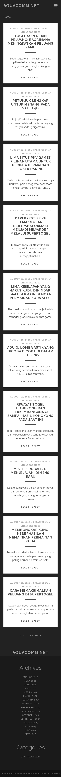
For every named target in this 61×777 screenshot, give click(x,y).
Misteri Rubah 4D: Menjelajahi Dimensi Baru (30, 472)
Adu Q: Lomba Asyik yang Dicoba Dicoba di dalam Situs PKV (30, 351)
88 (31, 635)
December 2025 (30, 707)
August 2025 (30, 722)
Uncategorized (30, 32)
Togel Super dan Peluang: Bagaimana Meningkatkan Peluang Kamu (30, 41)
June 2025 (30, 730)
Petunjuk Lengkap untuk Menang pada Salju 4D (30, 104)
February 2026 (30, 700)
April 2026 (30, 692)
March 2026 (30, 696)
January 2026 (30, 703)
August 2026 (30, 677)
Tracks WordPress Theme (17, 773)
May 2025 (30, 734)
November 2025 (30, 711)
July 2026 (30, 681)
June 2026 (30, 684)
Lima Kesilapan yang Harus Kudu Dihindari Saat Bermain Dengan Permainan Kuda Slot (30, 292)
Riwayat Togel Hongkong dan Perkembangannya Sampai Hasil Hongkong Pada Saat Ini (31, 411)
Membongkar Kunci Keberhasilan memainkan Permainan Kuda (30, 535)
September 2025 (30, 719)
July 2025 (30, 726)
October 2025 (30, 715)
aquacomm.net (21, 5)
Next (38, 635)
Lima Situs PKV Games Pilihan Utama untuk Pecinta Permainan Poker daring (30, 163)
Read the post (30, 78)
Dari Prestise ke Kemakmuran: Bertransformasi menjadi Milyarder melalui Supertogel (30, 225)
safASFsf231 (41, 28)
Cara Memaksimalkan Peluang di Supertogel (30, 592)
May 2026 (30, 688)
